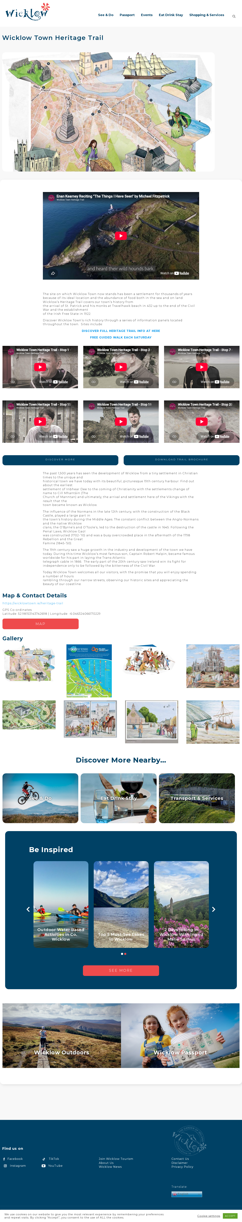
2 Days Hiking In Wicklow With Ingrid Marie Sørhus (184, 934)
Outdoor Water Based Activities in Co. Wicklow (64, 934)
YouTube (55, 1165)
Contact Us (180, 1159)
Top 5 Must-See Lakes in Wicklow (124, 937)
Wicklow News (110, 1166)
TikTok (54, 1159)
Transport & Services (196, 798)
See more (121, 970)
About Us (106, 1163)
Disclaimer (179, 1163)
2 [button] (125, 954)
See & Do (40, 798)
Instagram (18, 1165)
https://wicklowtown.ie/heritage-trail (32, 603)
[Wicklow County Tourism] (28, 11)
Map (40, 624)
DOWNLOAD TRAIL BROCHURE (181, 459)
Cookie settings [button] (208, 1216)
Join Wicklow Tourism (116, 1159)
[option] (63, 904)
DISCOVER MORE (60, 459)
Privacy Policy (182, 1166)
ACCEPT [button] (230, 1215)
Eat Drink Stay (118, 798)
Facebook (15, 1159)
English (182, 1194)
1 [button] (122, 954)
